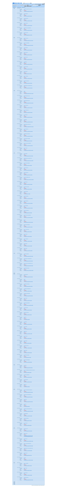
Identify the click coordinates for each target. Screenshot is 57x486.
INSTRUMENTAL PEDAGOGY (27, 124)
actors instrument (25, 71)
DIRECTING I (25, 331)
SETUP (24, 279)
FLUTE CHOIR (25, 153)
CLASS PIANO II (26, 57)
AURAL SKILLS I (26, 13)
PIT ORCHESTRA (26, 274)
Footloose (25, 457)
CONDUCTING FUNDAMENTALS (28, 258)
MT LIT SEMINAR (26, 205)
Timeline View (23, 7)
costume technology (26, 191)
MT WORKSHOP (26, 413)
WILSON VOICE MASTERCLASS (27, 394)
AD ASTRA (25, 365)
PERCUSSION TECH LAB (27, 100)
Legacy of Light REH (26, 463)
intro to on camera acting (26, 229)
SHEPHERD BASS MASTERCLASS (28, 158)
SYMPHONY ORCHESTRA (27, 293)
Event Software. (39, 485)
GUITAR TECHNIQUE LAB (27, 177)
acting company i (25, 243)
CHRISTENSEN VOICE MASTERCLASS (28, 448)
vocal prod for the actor (26, 345)
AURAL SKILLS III (26, 105)
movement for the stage (26, 312)
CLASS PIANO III (26, 307)
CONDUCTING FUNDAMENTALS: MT (28, 263)
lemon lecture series (26, 428)
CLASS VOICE (25, 298)
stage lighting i (25, 119)
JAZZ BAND (25, 399)
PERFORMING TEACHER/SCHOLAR (28, 85)
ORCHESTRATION (26, 18)
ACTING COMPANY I (26, 210)
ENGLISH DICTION (26, 196)
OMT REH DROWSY (26, 477)
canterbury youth (25, 433)
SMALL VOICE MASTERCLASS (27, 443)
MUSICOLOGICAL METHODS (27, 143)
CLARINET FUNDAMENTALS (27, 288)
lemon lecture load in (26, 32)
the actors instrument (26, 66)
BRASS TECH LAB (26, 38)
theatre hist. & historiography (27, 224)
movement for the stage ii (26, 186)
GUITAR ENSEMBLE (26, 418)
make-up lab (25, 384)
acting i (24, 91)
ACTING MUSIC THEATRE (27, 138)
